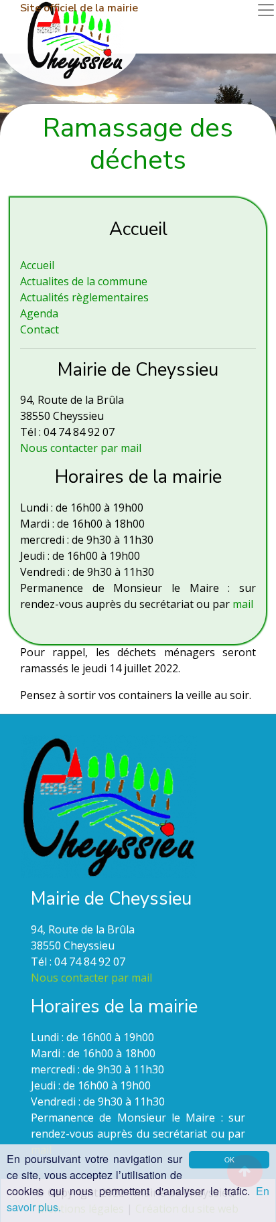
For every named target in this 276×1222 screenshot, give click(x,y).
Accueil (37, 265)
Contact (39, 329)
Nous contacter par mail (80, 448)
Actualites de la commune (83, 281)
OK (229, 1159)
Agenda (39, 313)
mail (242, 604)
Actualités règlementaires (84, 297)
